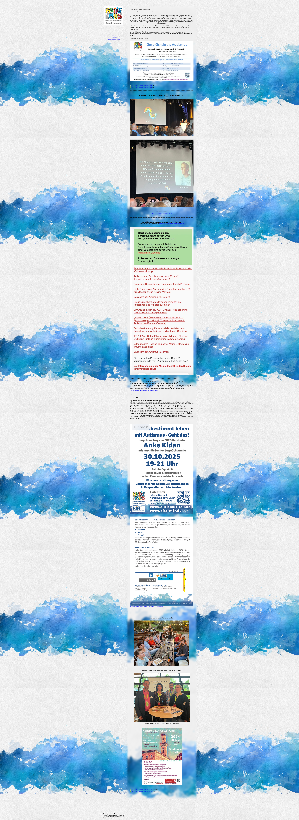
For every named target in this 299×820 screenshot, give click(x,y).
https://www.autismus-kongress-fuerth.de (162, 213)
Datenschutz (114, 37)
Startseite (114, 29)
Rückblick (113, 33)
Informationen (113, 31)
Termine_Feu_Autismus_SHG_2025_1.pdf (142, 789)
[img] (114, 16)
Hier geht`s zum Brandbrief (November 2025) (144, 390)
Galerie (113, 35)
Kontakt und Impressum (114, 39)
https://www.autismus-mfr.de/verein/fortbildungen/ (171, 223)
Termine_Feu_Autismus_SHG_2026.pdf (142, 85)
